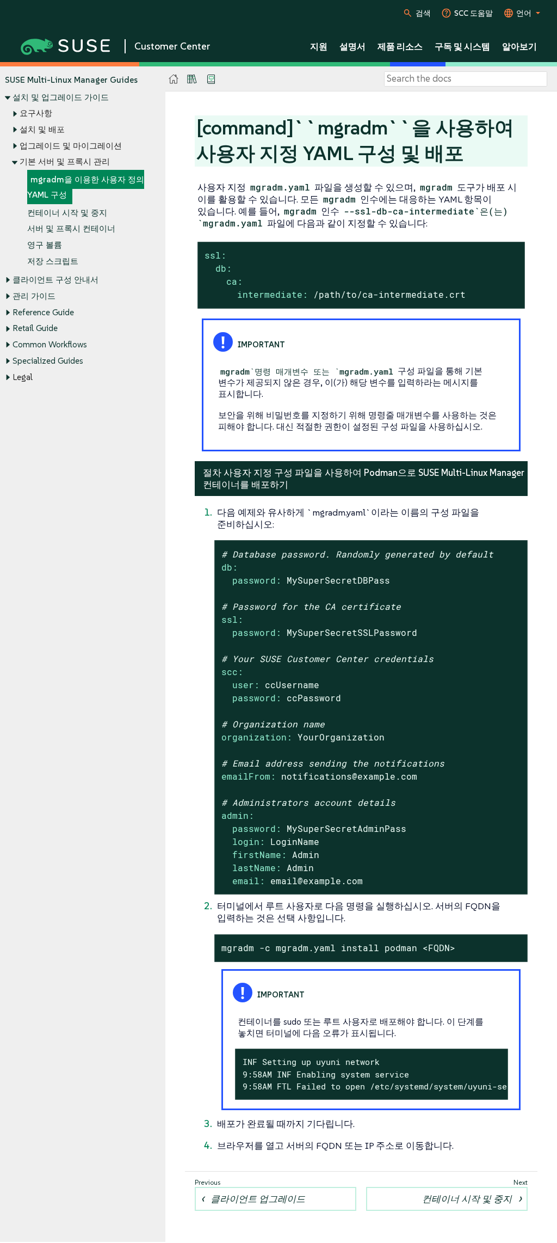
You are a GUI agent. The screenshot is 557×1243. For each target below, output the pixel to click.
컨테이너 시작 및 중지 (67, 212)
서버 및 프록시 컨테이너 (71, 228)
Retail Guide (35, 328)
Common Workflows (50, 344)
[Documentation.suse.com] (174, 79)
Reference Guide (43, 312)
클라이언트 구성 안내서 (55, 279)
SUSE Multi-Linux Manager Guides (71, 80)
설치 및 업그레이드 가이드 (61, 97)
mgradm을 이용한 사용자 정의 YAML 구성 (85, 187)
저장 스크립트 (52, 261)
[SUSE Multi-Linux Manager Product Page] (192, 79)
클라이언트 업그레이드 (258, 1199)
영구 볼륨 (44, 245)
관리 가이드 (34, 296)
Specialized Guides (48, 361)
